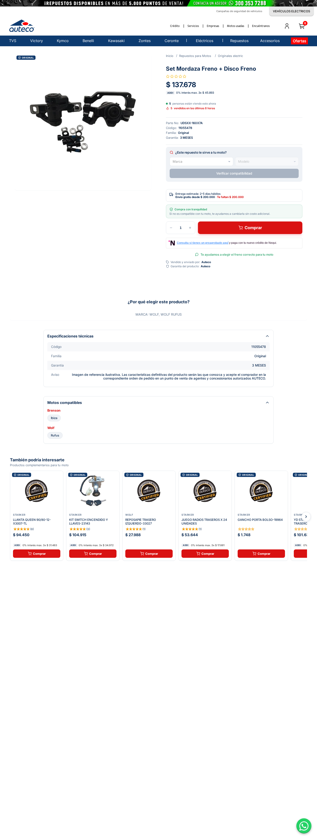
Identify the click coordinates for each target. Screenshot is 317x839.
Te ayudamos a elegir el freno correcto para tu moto (237, 254)
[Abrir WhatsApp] (303, 825)
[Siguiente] (306, 516)
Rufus (55, 435)
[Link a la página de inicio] (169, 56)
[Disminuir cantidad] (171, 227)
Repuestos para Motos (195, 56)
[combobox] (201, 161)
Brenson (54, 410)
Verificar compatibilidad (234, 173)
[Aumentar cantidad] (190, 227)
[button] (83, 122)
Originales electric (230, 56)
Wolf (50, 428)
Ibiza (54, 418)
